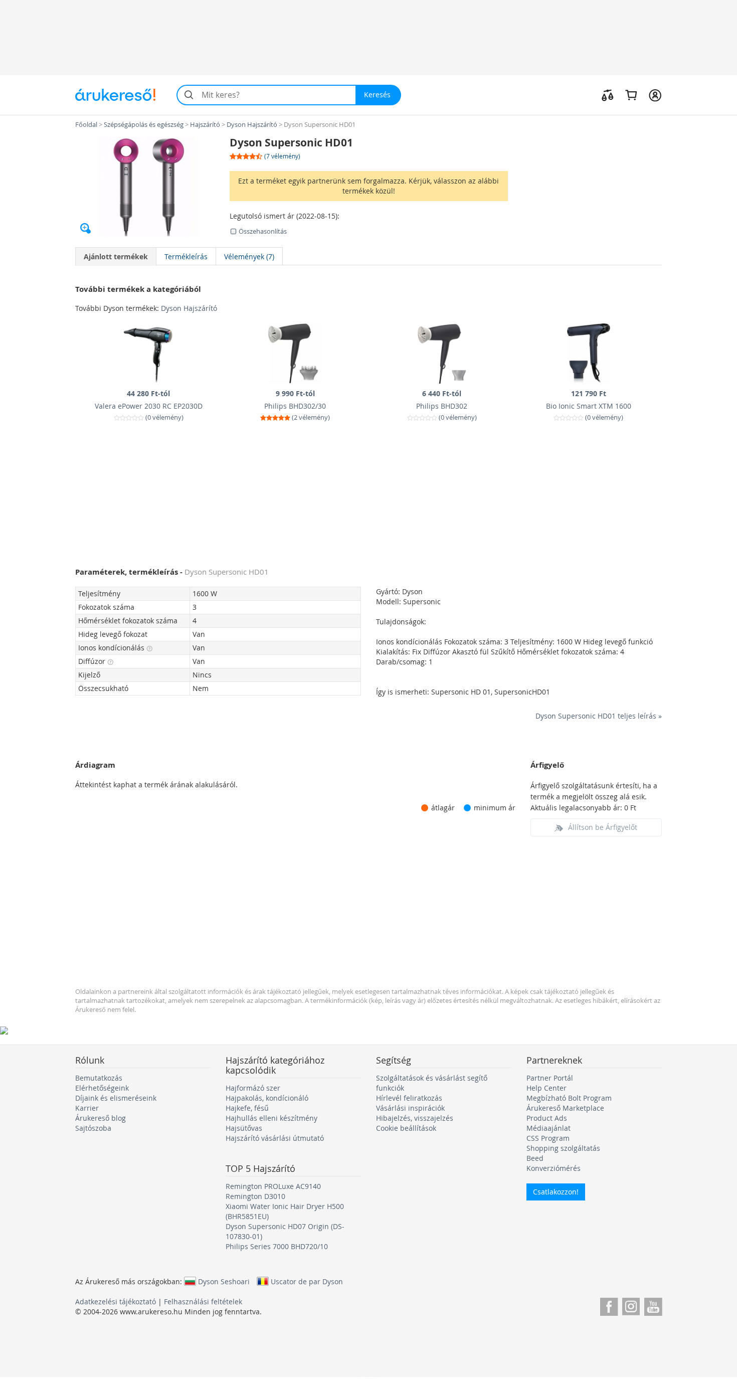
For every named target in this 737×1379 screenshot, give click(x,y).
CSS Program (548, 1138)
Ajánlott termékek (116, 256)
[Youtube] (653, 1305)
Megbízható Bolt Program (569, 1098)
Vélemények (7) (249, 256)
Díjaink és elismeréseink (115, 1098)
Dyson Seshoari (224, 1281)
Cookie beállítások (406, 1128)
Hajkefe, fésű (247, 1108)
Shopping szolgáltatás (563, 1148)
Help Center (546, 1088)
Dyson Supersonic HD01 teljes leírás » (598, 716)
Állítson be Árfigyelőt (602, 827)
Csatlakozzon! (556, 1191)
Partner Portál (549, 1078)
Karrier (87, 1108)
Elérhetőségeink (102, 1088)
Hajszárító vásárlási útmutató (275, 1138)
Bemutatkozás (98, 1078)
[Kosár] (631, 94)
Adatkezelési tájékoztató (115, 1301)
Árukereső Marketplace (565, 1108)
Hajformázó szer (253, 1088)
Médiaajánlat (548, 1128)
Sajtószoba (93, 1128)
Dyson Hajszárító (189, 308)
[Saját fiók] (655, 94)
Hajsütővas (244, 1128)
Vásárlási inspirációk (410, 1108)
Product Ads (546, 1118)
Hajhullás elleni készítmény (271, 1118)
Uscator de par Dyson (307, 1281)
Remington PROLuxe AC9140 (273, 1186)
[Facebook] (609, 1305)
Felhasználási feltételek (203, 1301)
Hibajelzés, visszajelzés (414, 1118)
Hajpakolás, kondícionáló (267, 1098)
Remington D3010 (255, 1196)
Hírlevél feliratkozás (409, 1098)
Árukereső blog (100, 1118)
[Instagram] (631, 1305)
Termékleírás (186, 256)
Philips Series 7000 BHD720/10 (277, 1246)
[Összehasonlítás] (607, 94)
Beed (534, 1158)
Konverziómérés (553, 1168)
